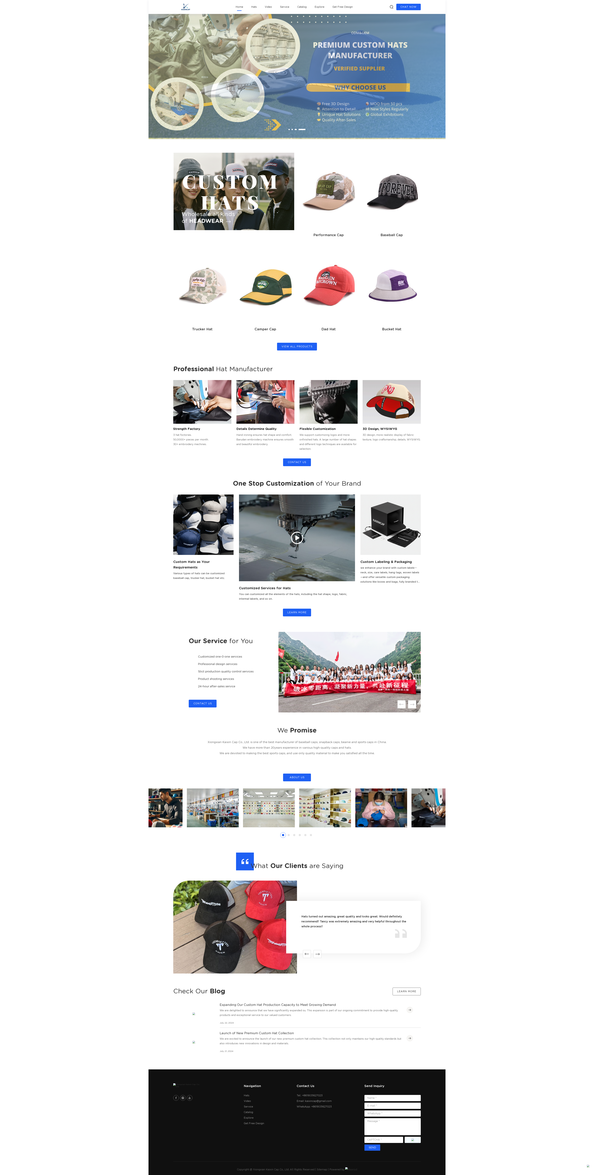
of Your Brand (297, 483)
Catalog (302, 7)
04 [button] (305, 129)
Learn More (297, 612)
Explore (319, 7)
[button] (402, 704)
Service (284, 7)
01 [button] (289, 129)
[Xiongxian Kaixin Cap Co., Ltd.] (188, 1085)
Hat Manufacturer (223, 369)
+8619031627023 (321, 1106)
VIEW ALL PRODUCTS (297, 346)
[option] (297, 76)
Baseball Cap (392, 235)
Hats (254, 7)
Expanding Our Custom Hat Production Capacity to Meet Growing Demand (278, 1005)
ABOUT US (297, 777)
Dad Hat (328, 329)
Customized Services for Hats (265, 588)
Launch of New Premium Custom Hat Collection (257, 1033)
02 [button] (295, 129)
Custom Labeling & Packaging (386, 562)
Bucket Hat (391, 329)
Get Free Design (342, 7)
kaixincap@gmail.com (318, 1101)
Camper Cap (265, 329)
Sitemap (322, 1169)
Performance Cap (328, 235)
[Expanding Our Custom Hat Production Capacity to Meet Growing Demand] (194, 1014)
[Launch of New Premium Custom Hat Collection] (194, 1042)
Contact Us (297, 462)
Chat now (408, 7)
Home (239, 7)
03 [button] (301, 129)
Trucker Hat (202, 329)
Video (268, 7)
